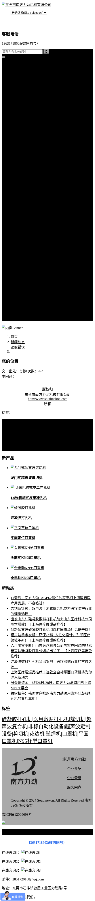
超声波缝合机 (30, 101)
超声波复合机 (21, 75)
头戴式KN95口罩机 (26, 558)
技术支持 (26, 192)
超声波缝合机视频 (33, 223)
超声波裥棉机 (30, 96)
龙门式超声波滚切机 (26, 478)
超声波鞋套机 (30, 133)
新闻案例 (26, 176)
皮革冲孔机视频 (31, 229)
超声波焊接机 (30, 160)
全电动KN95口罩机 (26, 578)
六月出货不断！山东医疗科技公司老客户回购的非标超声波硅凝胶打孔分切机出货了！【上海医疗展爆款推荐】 (51, 651)
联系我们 (26, 271)
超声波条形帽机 (31, 123)
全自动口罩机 (30, 91)
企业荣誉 (74, 778)
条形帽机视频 (30, 250)
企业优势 (26, 303)
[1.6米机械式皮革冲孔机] (30, 488)
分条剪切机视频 (31, 239)
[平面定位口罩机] (25, 528)
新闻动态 (18, 342)
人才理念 (26, 298)
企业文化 (26, 282)
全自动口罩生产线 (33, 149)
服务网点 (26, 308)
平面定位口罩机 (23, 538)
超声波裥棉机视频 (33, 218)
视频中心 (18, 208)
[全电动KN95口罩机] (27, 568)
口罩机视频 (28, 213)
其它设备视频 (30, 255)
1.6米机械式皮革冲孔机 (29, 498)
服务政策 (26, 276)
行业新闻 (26, 186)
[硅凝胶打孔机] (23, 508)
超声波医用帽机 (31, 128)
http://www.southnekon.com (47, 399)
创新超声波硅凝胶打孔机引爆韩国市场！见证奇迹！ (51, 630)
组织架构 (26, 287)
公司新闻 (26, 181)
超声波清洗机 (30, 165)
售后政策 (26, 314)
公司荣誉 (26, 292)
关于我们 (18, 261)
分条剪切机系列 (31, 117)
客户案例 (26, 197)
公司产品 (18, 86)
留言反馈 (18, 319)
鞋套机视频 (28, 245)
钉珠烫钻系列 (30, 112)
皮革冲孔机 (28, 107)
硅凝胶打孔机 (21, 80)
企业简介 (26, 266)
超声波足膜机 (30, 139)
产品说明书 (28, 202)
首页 (14, 64)
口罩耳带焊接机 (31, 144)
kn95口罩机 (19, 70)
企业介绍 (74, 769)
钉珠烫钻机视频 (31, 234)
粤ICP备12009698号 (17, 814)
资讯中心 (18, 170)
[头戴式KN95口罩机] (27, 548)
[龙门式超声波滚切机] (28, 468)
